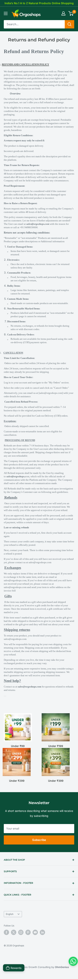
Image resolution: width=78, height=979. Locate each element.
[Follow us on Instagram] (20, 932)
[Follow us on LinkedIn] (42, 932)
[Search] (69, 24)
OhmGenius (62, 967)
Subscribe (39, 840)
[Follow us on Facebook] (6, 932)
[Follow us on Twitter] (13, 932)
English (9, 914)
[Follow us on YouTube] (35, 932)
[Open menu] (6, 13)
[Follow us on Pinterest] (28, 932)
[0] (71, 13)
